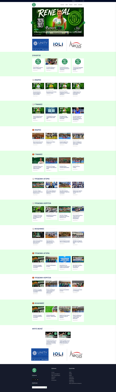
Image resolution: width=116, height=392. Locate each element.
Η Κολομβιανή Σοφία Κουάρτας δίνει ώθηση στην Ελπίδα (64, 117)
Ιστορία (52, 372)
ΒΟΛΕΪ (66, 4)
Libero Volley (71, 381)
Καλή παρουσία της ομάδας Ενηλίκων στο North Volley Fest (50, 242)
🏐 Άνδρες (36, 27)
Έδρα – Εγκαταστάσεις (55, 375)
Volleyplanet (71, 378)
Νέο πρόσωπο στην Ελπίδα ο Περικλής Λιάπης (51, 92)
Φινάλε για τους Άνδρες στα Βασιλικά (50, 142)
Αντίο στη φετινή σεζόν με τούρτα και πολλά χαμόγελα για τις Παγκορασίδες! (78, 217)
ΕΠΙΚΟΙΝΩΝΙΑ (80, 4)
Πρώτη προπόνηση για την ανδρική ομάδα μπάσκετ (38, 142)
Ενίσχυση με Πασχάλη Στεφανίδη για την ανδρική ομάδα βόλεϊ (65, 93)
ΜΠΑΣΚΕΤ (70, 4)
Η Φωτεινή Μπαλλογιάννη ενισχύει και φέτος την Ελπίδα (38, 117)
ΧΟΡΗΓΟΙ (75, 4)
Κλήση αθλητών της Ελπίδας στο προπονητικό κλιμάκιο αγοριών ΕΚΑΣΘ (65, 266)
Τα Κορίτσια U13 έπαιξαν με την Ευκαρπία (77, 290)
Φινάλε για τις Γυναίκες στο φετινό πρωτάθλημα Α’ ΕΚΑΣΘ (51, 167)
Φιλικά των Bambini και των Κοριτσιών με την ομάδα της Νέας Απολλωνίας (50, 291)
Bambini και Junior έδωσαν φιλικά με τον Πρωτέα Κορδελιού (65, 316)
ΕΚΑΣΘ (70, 375)
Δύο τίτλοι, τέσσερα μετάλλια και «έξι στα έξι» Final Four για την (38, 192)
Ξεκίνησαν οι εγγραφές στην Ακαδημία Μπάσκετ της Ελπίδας (37, 266)
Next (83, 22)
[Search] (45, 387)
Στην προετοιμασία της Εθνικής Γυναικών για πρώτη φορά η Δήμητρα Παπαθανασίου (77, 118)
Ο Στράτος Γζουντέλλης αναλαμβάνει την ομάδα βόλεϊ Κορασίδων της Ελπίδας (37, 217)
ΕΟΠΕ (70, 372)
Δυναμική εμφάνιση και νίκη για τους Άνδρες (64, 142)
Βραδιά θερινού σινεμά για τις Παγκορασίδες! (51, 216)
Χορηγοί (53, 378)
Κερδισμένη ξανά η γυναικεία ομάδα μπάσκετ (64, 167)
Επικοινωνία (53, 380)
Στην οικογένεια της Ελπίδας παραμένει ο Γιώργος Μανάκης (55, 31)
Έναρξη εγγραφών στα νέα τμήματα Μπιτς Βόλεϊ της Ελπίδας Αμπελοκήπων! (65, 342)
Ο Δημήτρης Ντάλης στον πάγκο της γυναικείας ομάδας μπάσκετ (38, 167)
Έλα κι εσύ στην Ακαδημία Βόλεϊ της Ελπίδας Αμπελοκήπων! (37, 242)
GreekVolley (71, 380)
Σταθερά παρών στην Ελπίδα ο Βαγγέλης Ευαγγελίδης (77, 93)
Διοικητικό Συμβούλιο (55, 373)
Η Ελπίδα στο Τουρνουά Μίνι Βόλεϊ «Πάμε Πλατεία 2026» (77, 242)
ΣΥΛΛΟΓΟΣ (62, 4)
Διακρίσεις (53, 377)
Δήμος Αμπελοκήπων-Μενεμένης (75, 383)
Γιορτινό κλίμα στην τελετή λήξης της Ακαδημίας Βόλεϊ (65, 241)
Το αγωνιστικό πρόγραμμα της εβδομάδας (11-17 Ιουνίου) (78, 68)
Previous (32, 22)
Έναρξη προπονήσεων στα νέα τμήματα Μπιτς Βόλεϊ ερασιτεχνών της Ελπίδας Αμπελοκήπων (51, 342)
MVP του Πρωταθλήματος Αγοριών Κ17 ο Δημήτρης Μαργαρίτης (51, 192)
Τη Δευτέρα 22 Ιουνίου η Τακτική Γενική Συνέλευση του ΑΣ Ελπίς (64, 68)
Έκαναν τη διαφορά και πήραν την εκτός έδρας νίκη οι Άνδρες (77, 143)
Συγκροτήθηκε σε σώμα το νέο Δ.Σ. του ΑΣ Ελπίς (38, 68)
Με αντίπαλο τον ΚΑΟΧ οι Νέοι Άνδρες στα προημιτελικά (77, 266)
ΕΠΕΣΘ (70, 373)
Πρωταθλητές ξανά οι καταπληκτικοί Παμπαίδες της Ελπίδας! (65, 192)
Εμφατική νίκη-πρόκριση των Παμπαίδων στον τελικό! (77, 192)
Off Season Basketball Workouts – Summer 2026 (51, 316)
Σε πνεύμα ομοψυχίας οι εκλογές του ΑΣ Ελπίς (50, 68)
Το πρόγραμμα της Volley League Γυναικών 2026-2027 (51, 117)
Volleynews (71, 377)
